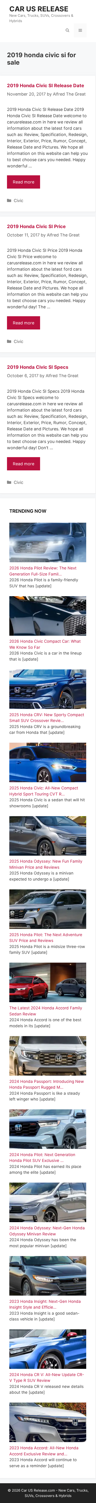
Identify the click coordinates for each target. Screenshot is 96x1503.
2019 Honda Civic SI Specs (37, 367)
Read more (23, 182)
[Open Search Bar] (67, 30)
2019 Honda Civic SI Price (36, 226)
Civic (18, 200)
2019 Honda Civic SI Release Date (45, 85)
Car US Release (38, 9)
